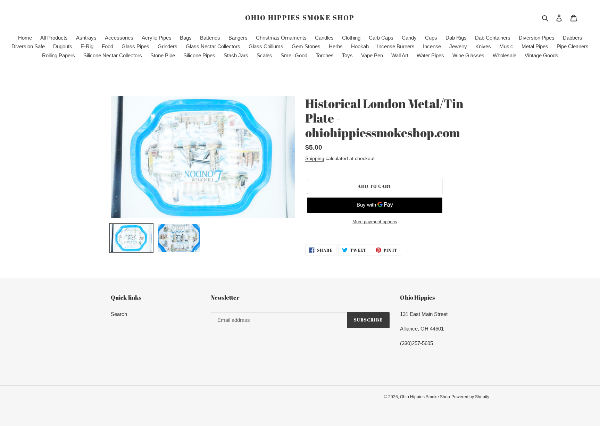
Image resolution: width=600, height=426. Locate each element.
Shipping (314, 158)
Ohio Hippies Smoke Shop (300, 18)
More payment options (374, 221)
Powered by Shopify (470, 396)
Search (119, 314)
